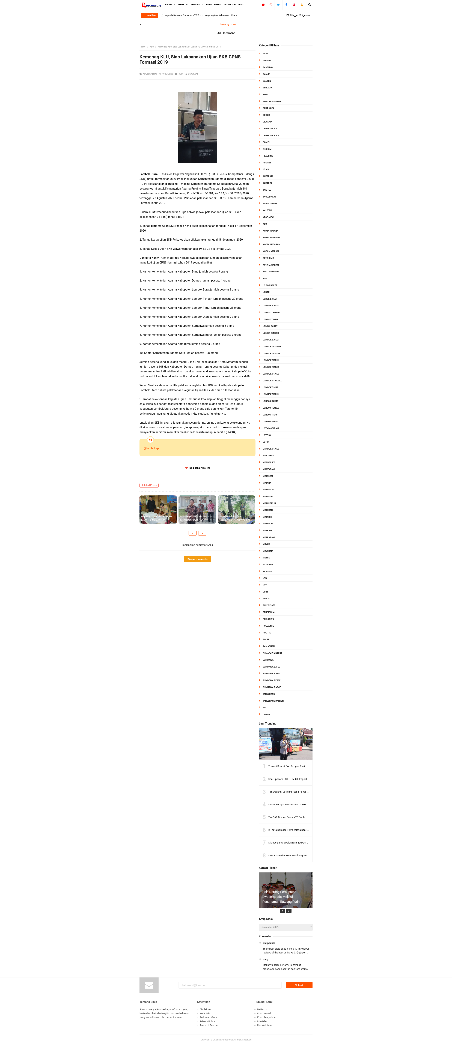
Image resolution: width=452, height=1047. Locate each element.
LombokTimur (270, 387)
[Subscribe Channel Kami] (263, 4)
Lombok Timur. (271, 367)
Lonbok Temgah (271, 408)
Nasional (268, 571)
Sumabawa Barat (272, 653)
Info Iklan (262, 1021)
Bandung (268, 67)
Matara (267, 483)
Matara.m (268, 489)
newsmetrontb (225, 1039)
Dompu (266, 142)
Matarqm (268, 523)
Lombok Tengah (271, 353)
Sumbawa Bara (271, 667)
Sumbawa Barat (272, 673)
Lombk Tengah (271, 333)
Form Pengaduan (266, 1017)
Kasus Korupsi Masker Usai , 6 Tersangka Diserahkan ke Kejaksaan (304, 804)
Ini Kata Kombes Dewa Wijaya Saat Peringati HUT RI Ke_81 (300, 829)
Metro (266, 558)
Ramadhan (269, 646)
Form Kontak (264, 1013)
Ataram (267, 60)
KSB (265, 278)
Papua (266, 598)
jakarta (267, 183)
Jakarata (268, 176)
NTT (265, 585)
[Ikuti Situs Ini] (302, 4)
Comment (193, 74)
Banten (267, 81)
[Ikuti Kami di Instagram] (271, 4)
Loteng (267, 435)
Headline (268, 156)
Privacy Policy (207, 1021)
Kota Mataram (271, 251)
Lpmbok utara (271, 449)
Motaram (268, 564)
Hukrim (267, 162)
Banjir (266, 74)
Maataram (269, 455)
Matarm (267, 517)
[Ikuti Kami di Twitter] (278, 4)
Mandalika (269, 462)
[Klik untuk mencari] (309, 4)
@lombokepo (152, 448)
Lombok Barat (271, 340)
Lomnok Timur (271, 394)
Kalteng (267, 210)
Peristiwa (268, 619)
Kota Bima (268, 258)
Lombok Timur (271, 360)
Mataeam (268, 476)
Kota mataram (271, 265)
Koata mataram (271, 237)
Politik (267, 633)
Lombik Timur (270, 319)
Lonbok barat (270, 401)
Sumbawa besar (272, 680)
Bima (265, 94)
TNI (264, 707)
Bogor (266, 115)
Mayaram (268, 551)
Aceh (265, 53)
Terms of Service (209, 1025)
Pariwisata (269, 605)
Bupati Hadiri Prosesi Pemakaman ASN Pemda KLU (235, 518)
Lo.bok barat (270, 285)
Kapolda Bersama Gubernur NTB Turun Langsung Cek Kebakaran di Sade (201, 15)
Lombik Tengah (271, 312)
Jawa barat (269, 197)
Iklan (266, 169)
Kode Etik (205, 1013)
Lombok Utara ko (272, 380)
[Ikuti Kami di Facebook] (286, 4)
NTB (265, 578)
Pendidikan (269, 612)
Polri (266, 639)
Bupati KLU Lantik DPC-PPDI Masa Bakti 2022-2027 (157, 518)
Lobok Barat (270, 299)
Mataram (268, 496)
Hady (266, 959)
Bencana (267, 87)
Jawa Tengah (270, 203)
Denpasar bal (270, 128)
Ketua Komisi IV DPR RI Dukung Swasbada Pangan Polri (299, 855)
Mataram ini (269, 503)
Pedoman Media (209, 1017)
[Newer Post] (193, 533)
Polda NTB (268, 626)
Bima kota (268, 108)
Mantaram (269, 469)
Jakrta (267, 190)
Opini (265, 592)
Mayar (266, 544)
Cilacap (267, 122)
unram (266, 714)
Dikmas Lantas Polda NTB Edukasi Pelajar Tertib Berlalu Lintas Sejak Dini (307, 842)
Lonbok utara (270, 421)
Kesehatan (268, 217)
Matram (267, 530)
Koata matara (270, 231)
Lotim (266, 442)
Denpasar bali (271, 135)
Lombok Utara (271, 374)
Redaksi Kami (264, 1025)
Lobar (266, 292)
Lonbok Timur (270, 415)
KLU (181, 74)
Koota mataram (271, 244)
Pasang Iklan (227, 24)
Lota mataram (271, 428)
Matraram (269, 537)
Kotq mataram (271, 271)
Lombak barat (271, 305)
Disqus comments (197, 559)
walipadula (269, 943)
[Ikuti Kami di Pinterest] (294, 4)
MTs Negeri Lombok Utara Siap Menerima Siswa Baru (197, 518)
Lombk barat (270, 326)
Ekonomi (267, 149)
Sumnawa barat (272, 687)
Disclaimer (205, 1009)
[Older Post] (202, 533)
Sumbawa (268, 660)
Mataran (268, 510)
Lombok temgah (272, 346)
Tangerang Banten (273, 701)
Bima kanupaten (272, 101)
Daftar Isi (262, 1009)
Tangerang (269, 694)
